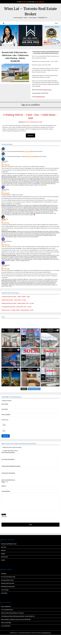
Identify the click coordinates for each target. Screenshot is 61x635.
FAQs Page (3, 573)
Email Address (6, 414)
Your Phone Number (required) (10, 466)
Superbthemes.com (46, 632)
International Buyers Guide (7, 580)
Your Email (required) (8, 473)
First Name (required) (8, 452)
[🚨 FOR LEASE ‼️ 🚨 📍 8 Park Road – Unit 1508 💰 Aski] (10, 337)
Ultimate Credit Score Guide (7, 583)
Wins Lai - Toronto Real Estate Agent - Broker (13, 156)
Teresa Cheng (5, 189)
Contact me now (47, 89)
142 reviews (39, 151)
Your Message (5, 491)
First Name (4, 404)
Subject (3, 486)
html (4, 425)
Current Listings (4, 589)
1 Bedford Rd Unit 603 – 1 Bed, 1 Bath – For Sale (13, 300)
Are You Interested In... (8, 480)
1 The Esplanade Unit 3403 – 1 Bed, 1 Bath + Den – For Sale (16, 306)
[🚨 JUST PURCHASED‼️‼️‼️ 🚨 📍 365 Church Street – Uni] (30, 337)
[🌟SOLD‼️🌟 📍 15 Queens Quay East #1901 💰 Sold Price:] (30, 357)
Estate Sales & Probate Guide (7, 586)
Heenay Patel (38, 122)
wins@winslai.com (39, 1)
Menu (56, 23)
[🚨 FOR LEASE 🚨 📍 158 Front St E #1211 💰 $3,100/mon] (10, 377)
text (4, 431)
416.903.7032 (24, 1)
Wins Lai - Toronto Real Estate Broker (11, 151)
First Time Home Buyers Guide (8, 576)
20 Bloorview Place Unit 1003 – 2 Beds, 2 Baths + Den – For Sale (17, 303)
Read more (30, 135)
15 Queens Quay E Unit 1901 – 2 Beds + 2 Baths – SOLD (15, 296)
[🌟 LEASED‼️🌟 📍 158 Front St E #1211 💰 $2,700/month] (50, 357)
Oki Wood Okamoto (6, 241)
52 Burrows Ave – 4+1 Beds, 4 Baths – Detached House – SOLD (17, 310)
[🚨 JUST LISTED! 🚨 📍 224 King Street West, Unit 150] (10, 357)
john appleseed (5, 265)
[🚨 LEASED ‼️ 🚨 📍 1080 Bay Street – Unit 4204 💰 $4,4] (50, 377)
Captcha (4, 516)
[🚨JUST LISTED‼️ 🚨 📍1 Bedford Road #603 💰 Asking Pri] (30, 377)
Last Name (4, 409)
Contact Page (4, 593)
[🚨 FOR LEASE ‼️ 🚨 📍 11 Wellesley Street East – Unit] (50, 337)
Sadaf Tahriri (4, 161)
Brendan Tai (4, 219)
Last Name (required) (7, 459)
